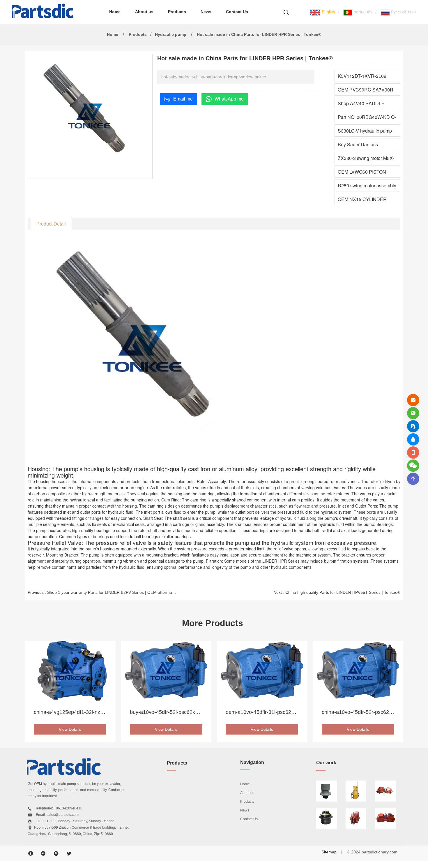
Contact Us (237, 11)
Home (115, 11)
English (328, 12)
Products (177, 11)
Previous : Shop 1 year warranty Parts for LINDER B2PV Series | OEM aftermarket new (102, 592)
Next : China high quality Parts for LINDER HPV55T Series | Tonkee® (336, 592)
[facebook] (30, 853)
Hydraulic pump (170, 34)
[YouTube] (43, 853)
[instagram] (56, 853)
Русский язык (403, 12)
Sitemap (329, 852)
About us (144, 11)
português (362, 12)
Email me (183, 98)
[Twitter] (69, 853)
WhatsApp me (229, 98)
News (206, 11)
